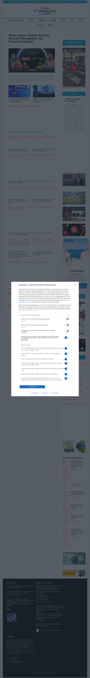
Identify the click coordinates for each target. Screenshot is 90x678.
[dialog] (45, 339)
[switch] (67, 319)
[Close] (75, 285)
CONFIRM (32, 386)
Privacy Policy (55, 393)
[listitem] (45, 315)
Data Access (45, 393)
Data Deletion (35, 393)
